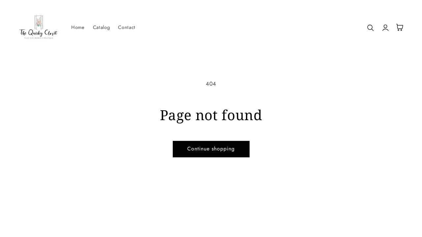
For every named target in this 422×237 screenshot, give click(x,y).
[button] (370, 27)
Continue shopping (211, 148)
